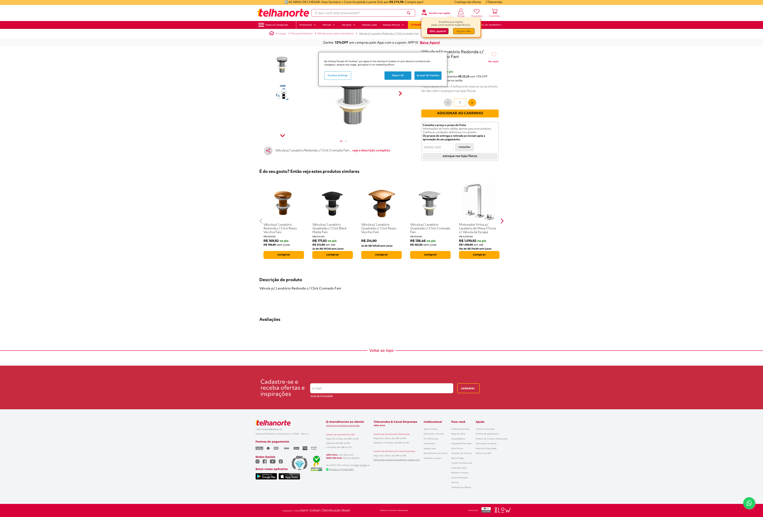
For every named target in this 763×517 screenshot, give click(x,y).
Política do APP (483, 453)
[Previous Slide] (261, 221)
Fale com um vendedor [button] (486, 24)
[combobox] (363, 13)
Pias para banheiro (301, 33)
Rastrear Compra (459, 472)
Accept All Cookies (428, 75)
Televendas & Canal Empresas (395, 421)
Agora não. (463, 31)
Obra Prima (457, 448)
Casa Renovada (459, 468)
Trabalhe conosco (433, 458)
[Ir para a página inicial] (283, 13)
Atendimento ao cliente (436, 453)
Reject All (398, 75)
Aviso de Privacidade (322, 396)
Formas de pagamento (487, 433)
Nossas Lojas (369, 24)
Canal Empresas (459, 477)
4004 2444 (332, 455)
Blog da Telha (458, 433)
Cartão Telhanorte (460, 429)
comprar (283, 254)
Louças (282, 33)
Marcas (455, 482)
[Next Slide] (502, 221)
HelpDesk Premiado (461, 443)
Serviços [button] (346, 24)
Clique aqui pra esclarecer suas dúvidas (342, 425)
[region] (382, 69)
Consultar (464, 147)
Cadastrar (468, 388)
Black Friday (457, 458)
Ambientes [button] (305, 24)
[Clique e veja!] (493, 62)
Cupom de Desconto (461, 463)
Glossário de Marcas (461, 453)
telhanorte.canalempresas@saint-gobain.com (397, 460)
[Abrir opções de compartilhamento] (268, 151)
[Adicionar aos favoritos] (494, 54)
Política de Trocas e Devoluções (491, 438)
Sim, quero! (438, 31)
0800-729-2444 (334, 458)
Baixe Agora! (430, 42)
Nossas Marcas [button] (391, 24)
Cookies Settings (338, 75)
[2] (346, 141)
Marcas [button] (327, 24)
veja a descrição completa (371, 150)
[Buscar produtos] (409, 12)
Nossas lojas (430, 448)
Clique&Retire (458, 438)
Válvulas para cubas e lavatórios (335, 33)
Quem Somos (430, 429)
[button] (276, 25)
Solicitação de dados (486, 443)
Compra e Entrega (485, 429)
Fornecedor (429, 443)
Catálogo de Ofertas (461, 487)
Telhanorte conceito (434, 433)
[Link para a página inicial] (271, 33)
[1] (341, 141)
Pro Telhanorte (431, 438)
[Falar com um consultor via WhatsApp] (749, 503)
